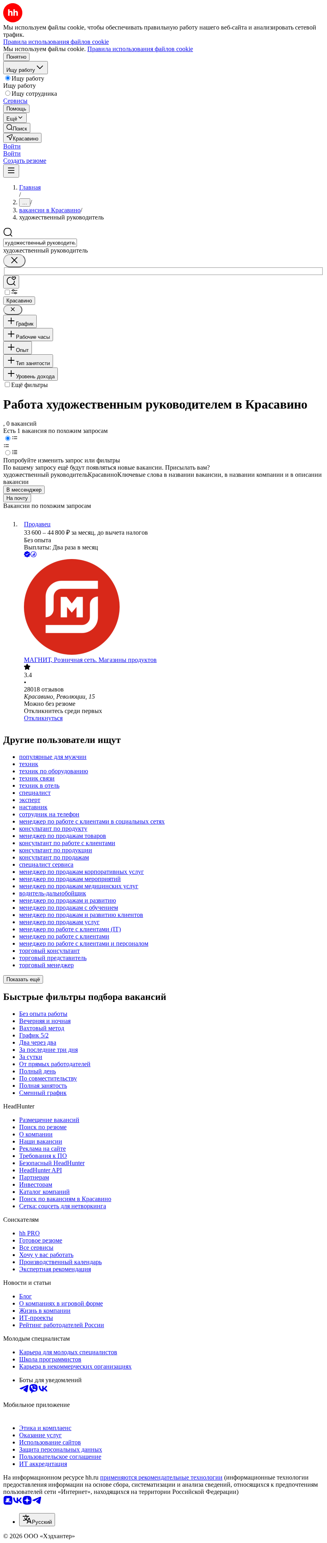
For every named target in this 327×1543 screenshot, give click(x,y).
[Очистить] (14, 260)
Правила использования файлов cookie (140, 48)
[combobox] (40, 243)
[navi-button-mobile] (11, 171)
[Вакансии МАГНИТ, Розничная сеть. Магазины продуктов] (171, 607)
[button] (12, 146)
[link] (16, 128)
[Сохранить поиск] (11, 281)
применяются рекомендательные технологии (161, 1477)
